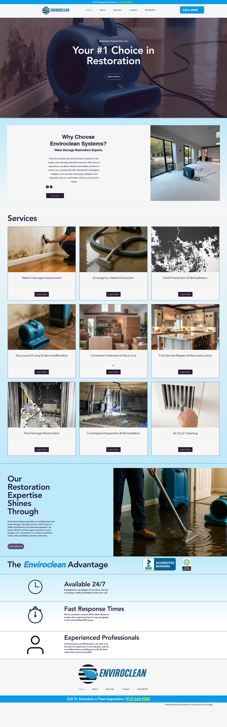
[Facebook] (47, 186)
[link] (41, 278)
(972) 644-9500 (137, 699)
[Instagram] (51, 186)
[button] (42, 294)
